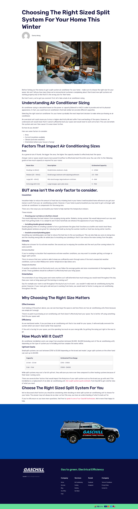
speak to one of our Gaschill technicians (80, 399)
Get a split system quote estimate (78, 381)
